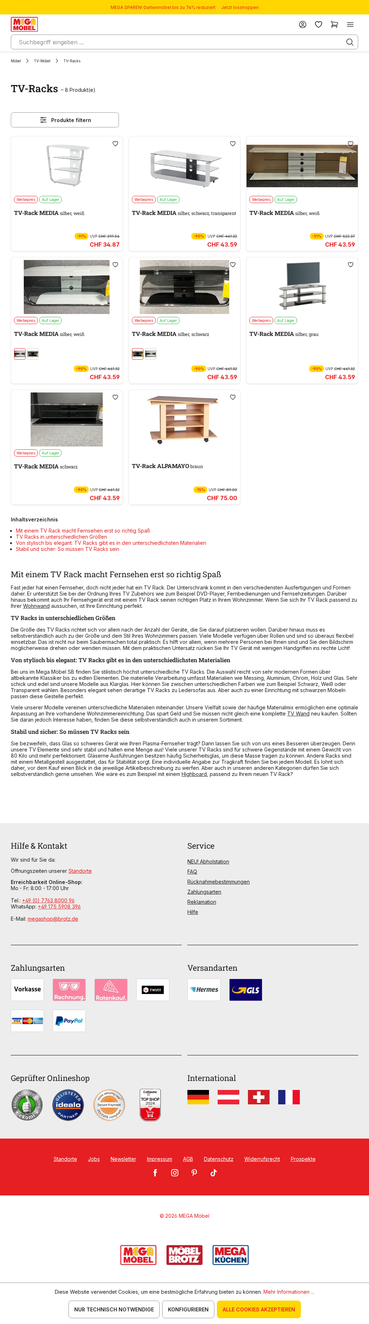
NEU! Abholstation (208, 861)
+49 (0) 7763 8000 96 (48, 900)
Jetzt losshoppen (240, 7)
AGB (188, 1159)
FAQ (192, 872)
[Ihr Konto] (303, 24)
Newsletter (123, 1159)
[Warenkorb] (334, 24)
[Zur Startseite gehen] (24, 24)
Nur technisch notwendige (114, 1309)
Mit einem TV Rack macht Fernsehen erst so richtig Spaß (83, 531)
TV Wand (298, 713)
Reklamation (201, 902)
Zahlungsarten (204, 892)
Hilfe (192, 912)
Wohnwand (36, 606)
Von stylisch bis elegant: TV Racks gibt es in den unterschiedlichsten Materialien (111, 543)
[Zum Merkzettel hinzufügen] (115, 143)
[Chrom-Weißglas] (20, 354)
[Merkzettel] (318, 24)
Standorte (80, 871)
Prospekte (303, 1159)
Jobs (94, 1159)
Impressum (159, 1159)
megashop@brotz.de (53, 919)
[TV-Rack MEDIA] (67, 166)
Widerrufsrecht (262, 1159)
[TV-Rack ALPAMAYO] (184, 419)
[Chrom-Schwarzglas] (33, 354)
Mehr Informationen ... (288, 1292)
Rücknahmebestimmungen (218, 882)
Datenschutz (219, 1159)
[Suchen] (350, 42)
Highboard (194, 774)
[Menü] (350, 24)
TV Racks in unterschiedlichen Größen (61, 537)
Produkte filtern (71, 120)
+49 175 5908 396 (59, 906)
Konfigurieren (188, 1309)
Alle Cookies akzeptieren (259, 1309)
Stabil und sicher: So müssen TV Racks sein (67, 549)
